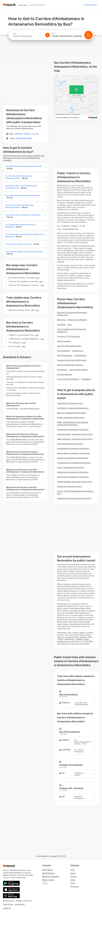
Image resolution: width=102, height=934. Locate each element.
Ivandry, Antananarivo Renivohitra (70, 467)
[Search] (88, 35)
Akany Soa (61, 320)
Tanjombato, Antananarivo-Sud (69, 403)
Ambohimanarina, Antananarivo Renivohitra (74, 434)
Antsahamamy (80, 355)
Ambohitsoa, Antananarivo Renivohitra (72, 430)
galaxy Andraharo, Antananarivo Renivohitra (74, 439)
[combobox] (28, 36)
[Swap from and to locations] (47, 35)
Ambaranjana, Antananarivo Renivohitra (73, 449)
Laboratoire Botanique (78, 370)
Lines (72, 870)
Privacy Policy (19, 904)
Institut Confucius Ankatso (68, 379)
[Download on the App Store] (11, 889)
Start (14, 33)
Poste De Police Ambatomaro (69, 346)
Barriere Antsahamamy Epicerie (70, 365)
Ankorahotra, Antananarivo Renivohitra (72, 477)
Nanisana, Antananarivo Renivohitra (71, 413)
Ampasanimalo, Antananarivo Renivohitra (74, 463)
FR (45, 883)
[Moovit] (9, 4)
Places (73, 873)
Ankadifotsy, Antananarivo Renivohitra (72, 458)
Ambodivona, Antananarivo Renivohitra (72, 472)
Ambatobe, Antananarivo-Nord (69, 486)
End (53, 33)
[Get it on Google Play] (11, 883)
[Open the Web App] (11, 895)
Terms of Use (8, 904)
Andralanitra (86, 379)
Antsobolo (61, 325)
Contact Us (7, 908)
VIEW (37, 278)
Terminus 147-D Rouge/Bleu (68, 336)
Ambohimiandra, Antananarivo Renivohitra (74, 498)
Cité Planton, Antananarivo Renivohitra (72, 408)
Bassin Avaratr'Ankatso (77, 320)
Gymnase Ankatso (64, 374)
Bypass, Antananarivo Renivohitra (70, 418)
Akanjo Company (64, 341)
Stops (72, 880)
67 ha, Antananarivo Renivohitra (70, 444)
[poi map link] (76, 98)
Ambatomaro (77, 351)
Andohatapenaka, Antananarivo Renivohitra (74, 482)
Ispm (70, 325)
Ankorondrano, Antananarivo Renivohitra (73, 453)
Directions (74, 886)
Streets (73, 876)
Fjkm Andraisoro (63, 351)
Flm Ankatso (62, 370)
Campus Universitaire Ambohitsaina (71, 360)
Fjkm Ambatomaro (64, 355)
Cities (72, 883)
